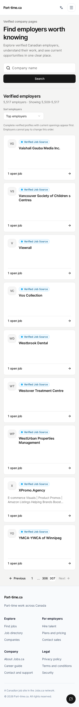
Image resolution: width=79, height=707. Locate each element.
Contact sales (51, 639)
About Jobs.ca (14, 659)
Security (48, 672)
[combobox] (42, 68)
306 (45, 578)
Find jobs (10, 626)
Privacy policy (52, 659)
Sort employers (12, 109)
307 (52, 578)
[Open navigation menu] (71, 7)
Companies (12, 639)
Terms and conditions (57, 666)
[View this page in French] (61, 7)
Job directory (13, 633)
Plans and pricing (54, 633)
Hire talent (49, 626)
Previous (20, 578)
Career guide (13, 666)
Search (39, 78)
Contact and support (18, 672)
